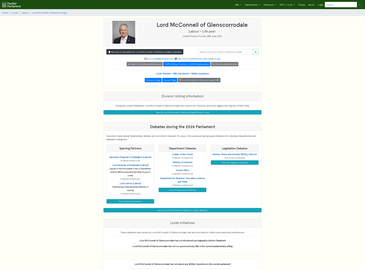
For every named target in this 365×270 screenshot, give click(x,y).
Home (5, 12)
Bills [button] (237, 4)
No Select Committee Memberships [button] (144, 64)
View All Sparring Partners (130, 201)
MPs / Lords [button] (286, 4)
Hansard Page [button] (170, 80)
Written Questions (200, 73)
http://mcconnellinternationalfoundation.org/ (199, 58)
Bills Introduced (181, 73)
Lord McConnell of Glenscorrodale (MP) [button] (200, 80)
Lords (15, 12)
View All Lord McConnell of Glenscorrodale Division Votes (182, 112)
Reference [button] (268, 4)
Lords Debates (163, 73)
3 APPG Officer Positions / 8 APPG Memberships (186, 64)
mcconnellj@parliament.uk (160, 58)
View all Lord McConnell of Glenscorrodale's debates (182, 210)
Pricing (301, 4)
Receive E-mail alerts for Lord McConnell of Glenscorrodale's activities (146, 51)
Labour (24, 12)
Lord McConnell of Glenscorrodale (49, 12)
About (311, 4)
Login (320, 4)
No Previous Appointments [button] (224, 64)
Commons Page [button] (153, 80)
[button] (130, 156)
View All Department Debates (182, 189)
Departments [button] (251, 4)
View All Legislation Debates (235, 162)
